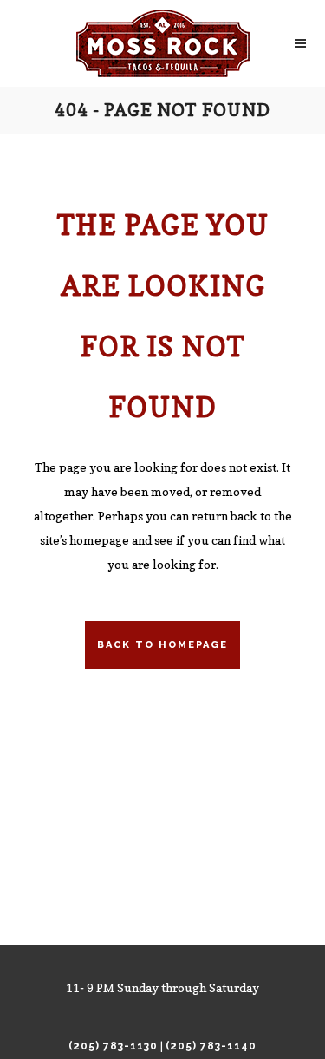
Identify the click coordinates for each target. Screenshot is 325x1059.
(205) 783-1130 (113, 1046)
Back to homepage (162, 644)
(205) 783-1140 (211, 1046)
